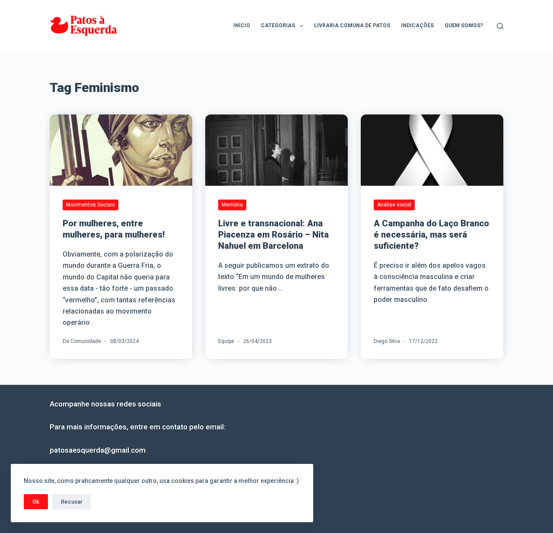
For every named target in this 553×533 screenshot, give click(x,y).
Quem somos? (464, 25)
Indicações (417, 25)
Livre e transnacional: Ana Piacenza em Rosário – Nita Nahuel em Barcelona (273, 234)
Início (241, 25)
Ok (35, 501)
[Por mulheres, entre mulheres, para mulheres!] (121, 150)
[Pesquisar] (500, 26)
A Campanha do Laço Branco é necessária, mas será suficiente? (431, 234)
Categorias (278, 25)
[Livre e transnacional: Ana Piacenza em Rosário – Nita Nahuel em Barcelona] (276, 150)
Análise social (394, 205)
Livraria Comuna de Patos (352, 25)
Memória (232, 205)
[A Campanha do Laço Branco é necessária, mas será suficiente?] (432, 150)
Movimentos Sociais (90, 205)
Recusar (72, 501)
